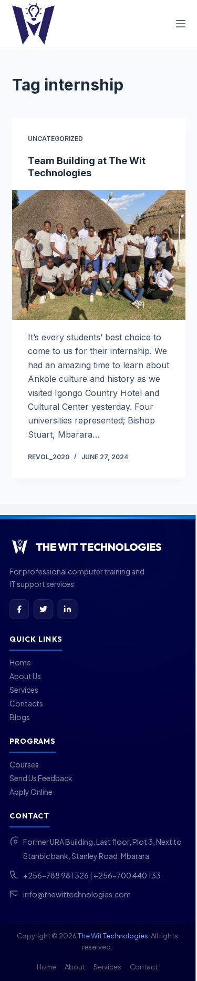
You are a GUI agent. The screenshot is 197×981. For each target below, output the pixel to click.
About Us (25, 676)
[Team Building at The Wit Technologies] (98, 255)
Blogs (19, 717)
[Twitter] (44, 609)
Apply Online (31, 791)
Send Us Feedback (40, 778)
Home (20, 662)
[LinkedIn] (68, 609)
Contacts (26, 703)
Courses (24, 764)
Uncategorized (55, 139)
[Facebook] (19, 609)
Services (23, 689)
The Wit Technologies (113, 936)
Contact (144, 967)
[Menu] (180, 23)
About (75, 967)
